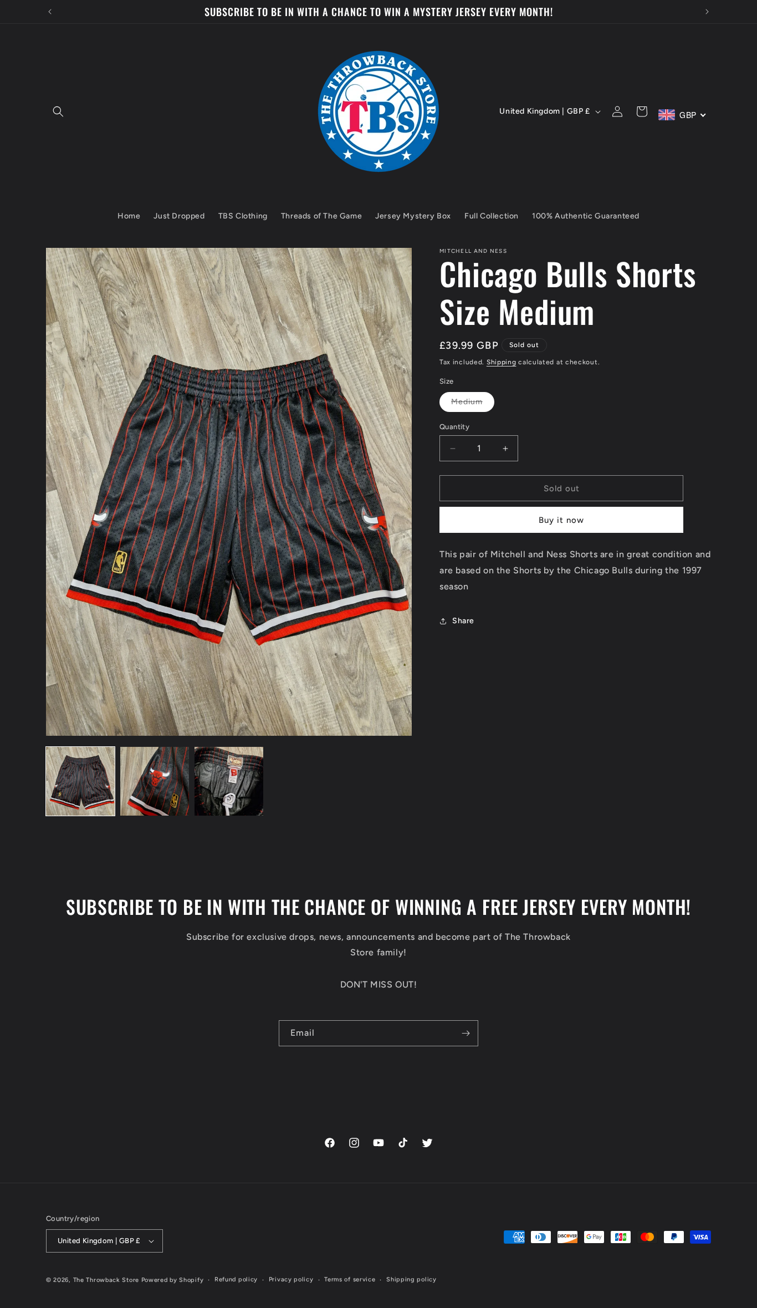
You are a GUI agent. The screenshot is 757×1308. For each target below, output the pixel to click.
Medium (472, 404)
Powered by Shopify (172, 1280)
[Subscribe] (465, 1033)
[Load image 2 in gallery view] (154, 781)
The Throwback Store (106, 1280)
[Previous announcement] (50, 11)
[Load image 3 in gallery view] (229, 781)
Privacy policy (291, 1279)
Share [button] (463, 620)
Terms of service (349, 1279)
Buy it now (561, 520)
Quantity (454, 427)
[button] (58, 111)
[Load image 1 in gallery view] (80, 781)
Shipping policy (411, 1279)
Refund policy (236, 1279)
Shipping (501, 362)
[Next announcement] (707, 11)
